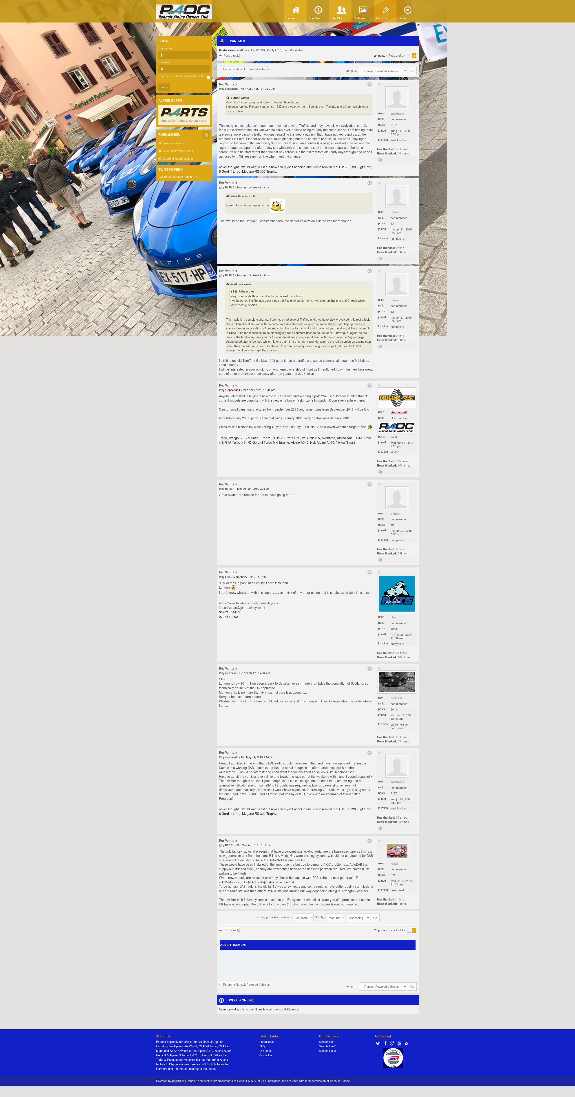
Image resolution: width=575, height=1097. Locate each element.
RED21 (394, 863)
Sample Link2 (327, 1046)
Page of (395, 55)
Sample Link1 (327, 1041)
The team (265, 1050)
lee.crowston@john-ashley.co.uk (242, 607)
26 (397, 737)
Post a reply (231, 55)
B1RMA (395, 212)
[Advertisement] (318, 961)
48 (399, 153)
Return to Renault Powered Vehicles (246, 69)
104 (400, 657)
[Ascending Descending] (363, 917)
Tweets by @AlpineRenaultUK (177, 176)
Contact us (265, 1055)
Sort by (320, 917)
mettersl (396, 698)
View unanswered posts (177, 151)
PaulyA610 (274, 50)
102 (400, 465)
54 (397, 653)
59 (399, 741)
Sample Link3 (327, 1050)
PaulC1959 (258, 50)
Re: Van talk (228, 84)
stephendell (399, 412)
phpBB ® (178, 1081)
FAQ (262, 1046)
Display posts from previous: (275, 917)
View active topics (173, 143)
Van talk (237, 41)
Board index (266, 1041)
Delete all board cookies (177, 158)
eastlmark (243, 50)
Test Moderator (293, 50)
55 (397, 149)
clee (393, 617)
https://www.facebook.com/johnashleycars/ (249, 603)
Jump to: (351, 70)
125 (398, 461)
